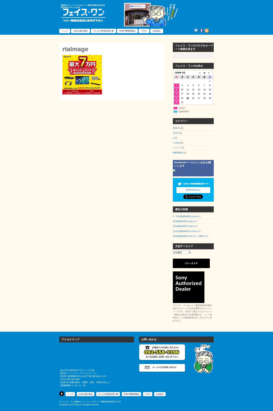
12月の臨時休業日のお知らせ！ (187, 231)
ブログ (144, 31)
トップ (65, 31)
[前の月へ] (198, 73)
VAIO (175, 133)
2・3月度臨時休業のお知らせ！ (187, 216)
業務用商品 (178, 152)
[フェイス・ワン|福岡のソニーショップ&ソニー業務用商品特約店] (83, 21)
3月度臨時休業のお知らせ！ (186, 226)
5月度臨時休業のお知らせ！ (186, 221)
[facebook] (201, 31)
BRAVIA (176, 128)
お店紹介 (157, 31)
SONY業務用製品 (127, 31)
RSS (211, 31)
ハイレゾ (177, 148)
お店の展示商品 (80, 31)
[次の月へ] (209, 73)
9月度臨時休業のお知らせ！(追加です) (190, 236)
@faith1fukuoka (193, 190)
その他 (176, 143)
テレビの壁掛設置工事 (103, 31)
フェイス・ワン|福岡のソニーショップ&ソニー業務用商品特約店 (88, 402)
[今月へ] (204, 73)
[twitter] (196, 31)
